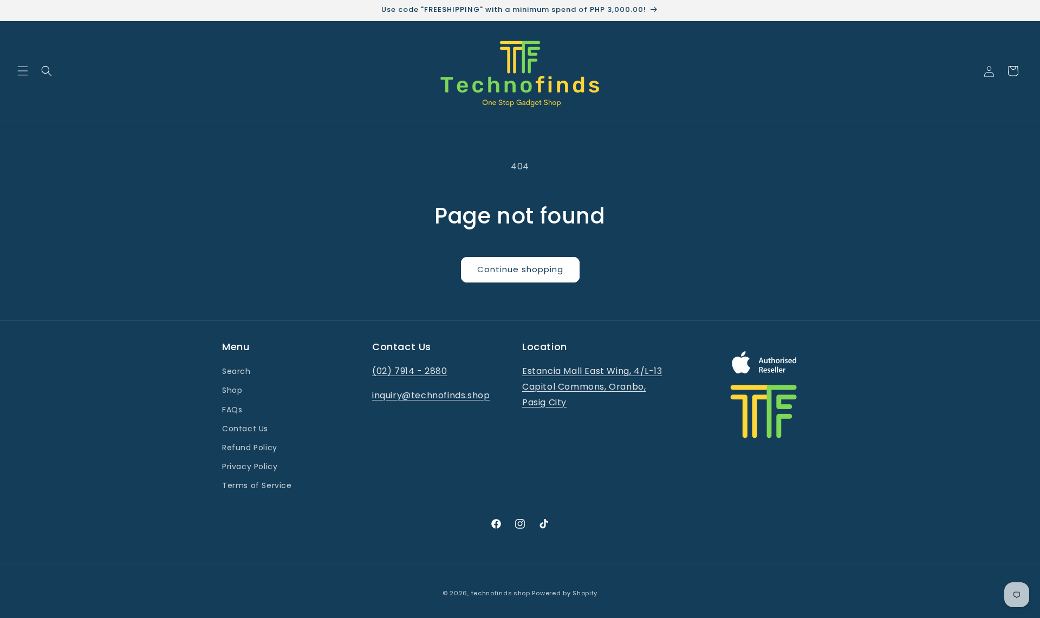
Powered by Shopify (564, 593)
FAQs (232, 409)
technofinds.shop (500, 593)
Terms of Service (257, 485)
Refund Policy (249, 447)
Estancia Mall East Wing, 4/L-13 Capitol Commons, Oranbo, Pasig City (592, 387)
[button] (23, 71)
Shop (232, 390)
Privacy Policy (249, 466)
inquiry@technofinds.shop (431, 395)
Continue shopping (520, 269)
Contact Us (245, 428)
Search (236, 371)
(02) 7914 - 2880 (409, 371)
